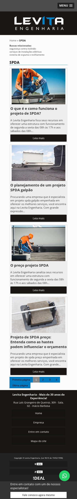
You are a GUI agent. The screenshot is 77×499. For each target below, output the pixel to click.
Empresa (38, 422)
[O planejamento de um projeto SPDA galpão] (38, 163)
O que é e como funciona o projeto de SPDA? (33, 111)
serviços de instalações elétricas (25, 51)
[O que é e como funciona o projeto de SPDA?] (38, 86)
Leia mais (38, 138)
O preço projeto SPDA (29, 265)
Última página (20, 385)
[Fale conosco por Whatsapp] (64, 475)
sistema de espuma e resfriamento (26, 54)
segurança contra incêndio (22, 48)
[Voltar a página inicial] (38, 22)
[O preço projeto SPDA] (38, 243)
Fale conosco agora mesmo (38, 495)
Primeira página (21, 379)
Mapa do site (38, 441)
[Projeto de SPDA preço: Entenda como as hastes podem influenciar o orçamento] (38, 315)
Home (38, 413)
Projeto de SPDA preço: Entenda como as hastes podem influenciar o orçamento (38, 342)
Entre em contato (38, 431)
